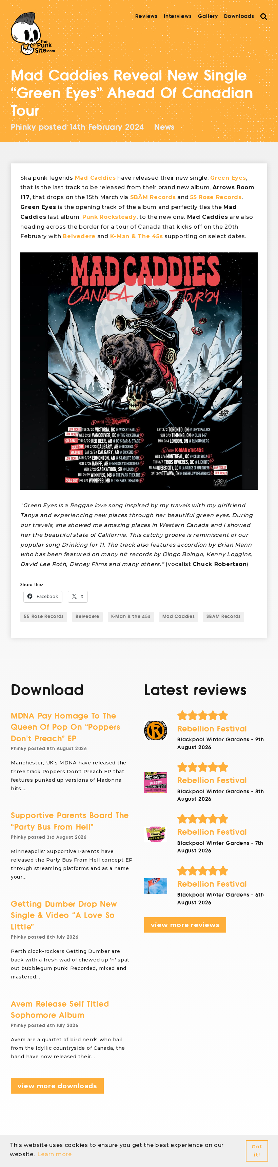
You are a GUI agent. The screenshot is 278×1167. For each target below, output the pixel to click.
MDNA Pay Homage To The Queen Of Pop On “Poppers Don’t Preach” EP (65, 727)
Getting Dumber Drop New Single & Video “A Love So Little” (64, 916)
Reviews (146, 16)
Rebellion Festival (212, 728)
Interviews (178, 16)
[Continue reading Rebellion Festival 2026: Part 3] (155, 782)
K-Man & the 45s (131, 616)
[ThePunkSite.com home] (33, 33)
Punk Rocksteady (109, 217)
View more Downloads (57, 1086)
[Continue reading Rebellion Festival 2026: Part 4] (155, 730)
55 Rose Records (216, 197)
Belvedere (79, 236)
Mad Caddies (95, 178)
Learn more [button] (54, 1154)
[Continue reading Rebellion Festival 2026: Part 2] (155, 834)
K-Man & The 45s (136, 236)
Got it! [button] (257, 1151)
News (164, 127)
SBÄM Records (153, 197)
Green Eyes (228, 178)
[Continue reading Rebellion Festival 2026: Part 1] (155, 886)
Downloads (239, 16)
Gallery (208, 16)
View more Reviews (185, 925)
